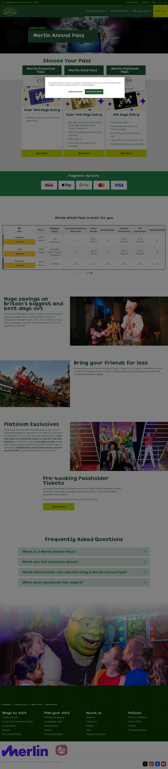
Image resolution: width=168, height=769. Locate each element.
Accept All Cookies (94, 91)
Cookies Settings (75, 91)
